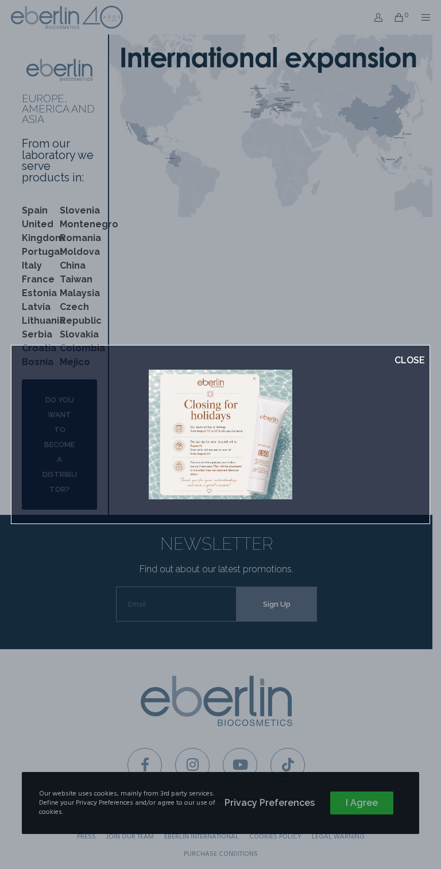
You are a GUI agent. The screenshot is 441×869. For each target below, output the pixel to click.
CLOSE (409, 360)
